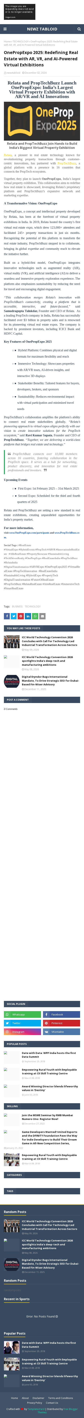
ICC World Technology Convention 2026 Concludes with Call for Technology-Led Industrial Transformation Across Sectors (49, 641)
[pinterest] (61, 1023)
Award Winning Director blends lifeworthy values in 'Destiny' (50, 1088)
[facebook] (61, 1014)
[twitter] (22, 1023)
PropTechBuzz (67, 163)
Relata (8, 155)
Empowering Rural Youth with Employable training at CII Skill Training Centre (49, 1071)
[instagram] (22, 1031)
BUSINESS (17, 606)
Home (7, 41)
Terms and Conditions (60, 1398)
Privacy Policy (34, 1402)
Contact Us (52, 1402)
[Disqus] (42, 849)
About (25, 1398)
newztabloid (13, 72)
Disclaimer (38, 1398)
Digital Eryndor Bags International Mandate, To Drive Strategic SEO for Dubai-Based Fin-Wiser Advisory (50, 680)
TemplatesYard (36, 1409)
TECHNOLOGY (21, 41)
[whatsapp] (22, 1014)
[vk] (61, 1031)
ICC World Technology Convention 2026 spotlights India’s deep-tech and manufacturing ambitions (47, 660)
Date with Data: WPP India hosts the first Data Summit (49, 1055)
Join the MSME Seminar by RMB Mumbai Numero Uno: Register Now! (47, 1117)
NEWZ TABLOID (42, 29)
